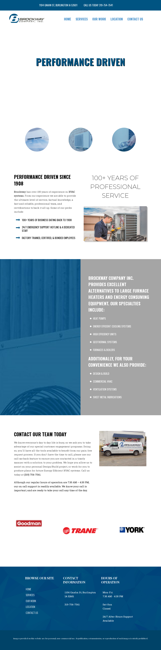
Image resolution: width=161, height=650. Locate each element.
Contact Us (135, 19)
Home (67, 19)
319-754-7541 (72, 604)
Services (82, 19)
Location (117, 19)
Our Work (99, 19)
